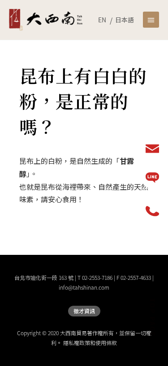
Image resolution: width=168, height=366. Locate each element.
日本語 (124, 19)
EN (102, 19)
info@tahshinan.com (84, 287)
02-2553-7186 (97, 278)
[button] (151, 20)
